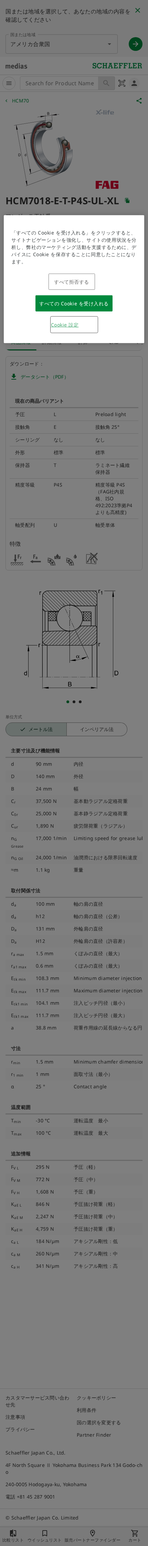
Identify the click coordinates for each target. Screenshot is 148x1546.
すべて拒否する (71, 282)
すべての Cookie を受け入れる (74, 303)
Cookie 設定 (65, 325)
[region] (74, 279)
